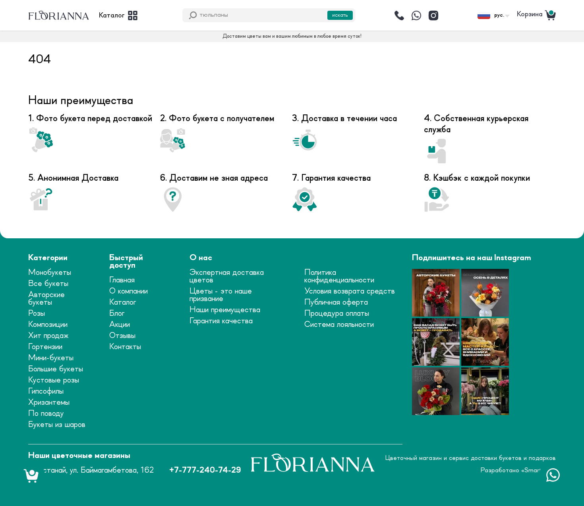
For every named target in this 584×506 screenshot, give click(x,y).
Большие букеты (55, 369)
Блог (116, 313)
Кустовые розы (53, 380)
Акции (119, 324)
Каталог (122, 302)
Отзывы (122, 336)
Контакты (125, 347)
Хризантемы (49, 402)
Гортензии (45, 347)
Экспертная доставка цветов (227, 276)
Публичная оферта (336, 302)
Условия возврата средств (349, 291)
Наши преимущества (225, 310)
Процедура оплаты (336, 313)
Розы (36, 313)
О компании (128, 291)
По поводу (46, 413)
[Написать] (416, 15)
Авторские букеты (46, 298)
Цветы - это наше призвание (221, 295)
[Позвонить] (399, 15)
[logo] (58, 15)
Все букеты (48, 284)
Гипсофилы (46, 391)
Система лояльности (339, 324)
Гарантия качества (221, 321)
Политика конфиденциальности (339, 276)
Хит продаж (48, 336)
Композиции (48, 324)
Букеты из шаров (56, 425)
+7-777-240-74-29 (205, 470)
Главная (122, 280)
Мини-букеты (50, 358)
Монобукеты (49, 272)
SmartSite (538, 470)
